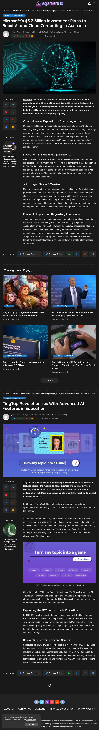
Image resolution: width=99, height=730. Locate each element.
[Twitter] (14, 36)
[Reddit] (26, 36)
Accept (31, 724)
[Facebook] (12, 36)
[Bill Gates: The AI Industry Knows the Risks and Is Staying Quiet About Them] (73, 292)
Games (9, 306)
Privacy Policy (31, 720)
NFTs (38, 496)
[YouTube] (52, 702)
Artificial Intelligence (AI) (14, 15)
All (72, 32)
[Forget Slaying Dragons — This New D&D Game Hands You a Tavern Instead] (25, 292)
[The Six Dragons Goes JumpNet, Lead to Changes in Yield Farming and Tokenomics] (9, 147)
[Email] (32, 36)
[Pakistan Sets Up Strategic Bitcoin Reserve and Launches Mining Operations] (9, 530)
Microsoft (77, 32)
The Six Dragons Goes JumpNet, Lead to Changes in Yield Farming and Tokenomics (10, 161)
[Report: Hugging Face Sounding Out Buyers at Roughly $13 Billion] (25, 342)
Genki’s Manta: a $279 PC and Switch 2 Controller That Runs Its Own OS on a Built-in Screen (73, 365)
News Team (17, 32)
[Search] (93, 4)
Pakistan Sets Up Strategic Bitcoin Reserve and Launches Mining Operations (10, 544)
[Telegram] (29, 36)
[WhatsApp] (20, 36)
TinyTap (27, 482)
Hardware (69, 355)
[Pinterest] (17, 36)
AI (60, 103)
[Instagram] (47, 702)
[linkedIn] (23, 36)
